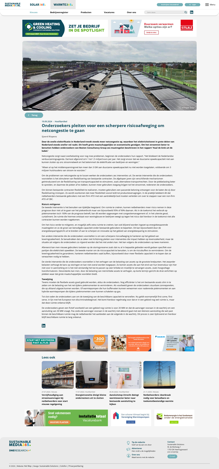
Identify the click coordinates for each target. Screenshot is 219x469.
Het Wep (27, 466)
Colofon (63, 466)
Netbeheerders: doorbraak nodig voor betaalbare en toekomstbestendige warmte (158, 396)
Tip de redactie (138, 442)
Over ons (131, 12)
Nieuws (34, 12)
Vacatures (109, 12)
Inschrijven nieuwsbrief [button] (170, 5)
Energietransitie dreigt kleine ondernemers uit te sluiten (91, 395)
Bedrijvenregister (59, 12)
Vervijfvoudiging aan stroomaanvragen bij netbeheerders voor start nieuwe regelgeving (55, 398)
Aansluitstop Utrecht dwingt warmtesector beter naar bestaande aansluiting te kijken (124, 398)
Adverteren (137, 448)
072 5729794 (172, 452)
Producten (86, 12)
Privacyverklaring (76, 466)
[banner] (65, 28)
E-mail (172, 456)
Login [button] (194, 5)
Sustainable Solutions (49, 466)
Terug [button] (34, 115)
